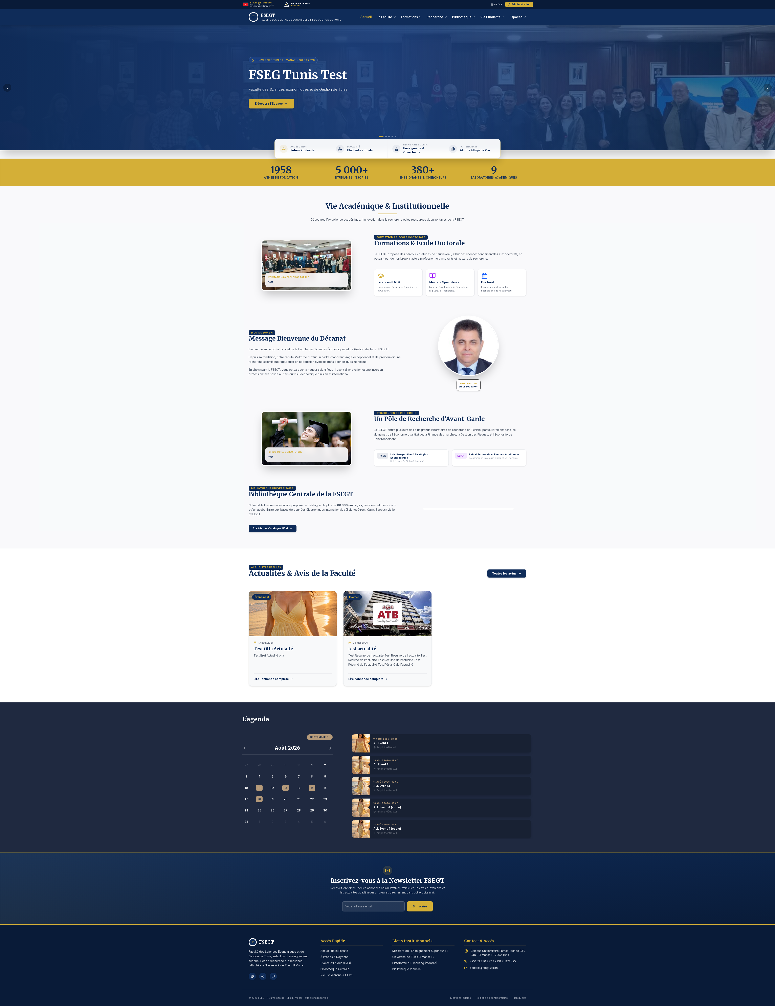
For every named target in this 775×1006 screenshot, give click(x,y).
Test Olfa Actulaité (273, 648)
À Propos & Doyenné (334, 957)
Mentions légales (460, 997)
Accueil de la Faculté (334, 950)
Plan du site (519, 997)
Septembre (318, 737)
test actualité (362, 648)
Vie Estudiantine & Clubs (336, 975)
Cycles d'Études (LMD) (335, 963)
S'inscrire (420, 906)
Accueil (366, 17)
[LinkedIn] (262, 976)
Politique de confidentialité (492, 997)
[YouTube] (273, 976)
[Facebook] (252, 976)
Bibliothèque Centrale (334, 969)
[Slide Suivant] (768, 88)
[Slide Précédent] (7, 88)
